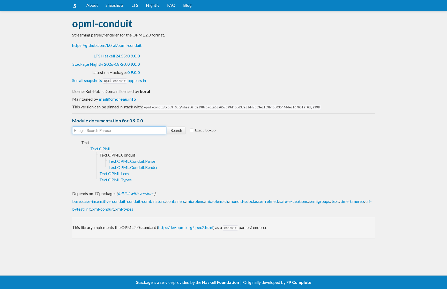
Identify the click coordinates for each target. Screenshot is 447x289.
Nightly (152, 5)
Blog (187, 5)
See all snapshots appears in (109, 80)
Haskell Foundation (220, 282)
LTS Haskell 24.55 (110, 55)
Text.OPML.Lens (114, 173)
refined (271, 201)
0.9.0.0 (133, 55)
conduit (118, 201)
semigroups (319, 201)
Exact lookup (205, 130)
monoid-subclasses (246, 201)
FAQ (171, 5)
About (92, 5)
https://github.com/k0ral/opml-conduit (106, 45)
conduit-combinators (146, 201)
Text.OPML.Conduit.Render (133, 167)
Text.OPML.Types (115, 179)
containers (175, 201)
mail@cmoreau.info (117, 99)
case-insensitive (96, 201)
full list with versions (136, 193)
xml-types (124, 208)
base (76, 201)
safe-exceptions (293, 201)
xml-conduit (103, 208)
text (335, 201)
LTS (134, 5)
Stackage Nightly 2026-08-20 (99, 64)
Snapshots (115, 5)
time (344, 201)
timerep (357, 201)
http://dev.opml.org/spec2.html (185, 227)
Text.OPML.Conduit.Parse (131, 161)
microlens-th (216, 201)
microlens (195, 201)
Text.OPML (100, 148)
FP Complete (298, 282)
